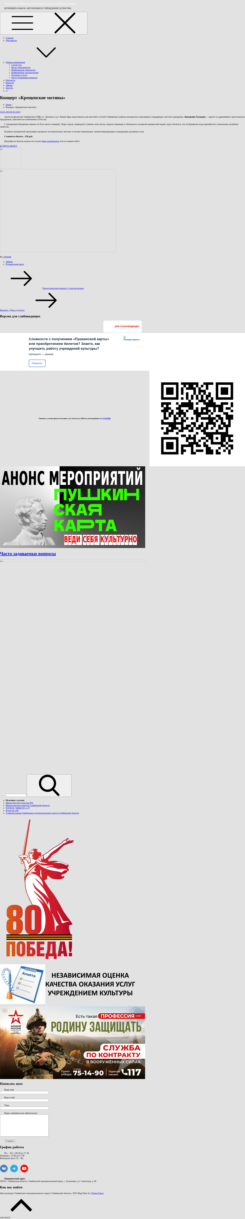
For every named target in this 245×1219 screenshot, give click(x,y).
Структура (16, 65)
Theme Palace (97, 1193)
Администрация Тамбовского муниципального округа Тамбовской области (42, 813)
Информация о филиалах (23, 70)
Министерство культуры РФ (19, 803)
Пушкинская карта (15, 264)
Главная (9, 38)
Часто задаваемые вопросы (24, 77)
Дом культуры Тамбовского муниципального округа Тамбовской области (40, 3)
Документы (11, 40)
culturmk (7, 257)
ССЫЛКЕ (106, 418)
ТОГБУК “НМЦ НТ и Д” (18, 808)
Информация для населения (24, 72)
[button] (8, 146)
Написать (37, 363)
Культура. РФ (12, 810)
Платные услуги (19, 75)
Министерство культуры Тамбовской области (28, 805)
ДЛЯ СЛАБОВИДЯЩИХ (126, 326)
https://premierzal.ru (50, 141)
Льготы (9, 88)
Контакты (10, 80)
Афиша (9, 85)
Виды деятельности (20, 67)
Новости (10, 83)
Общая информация (15, 62)
